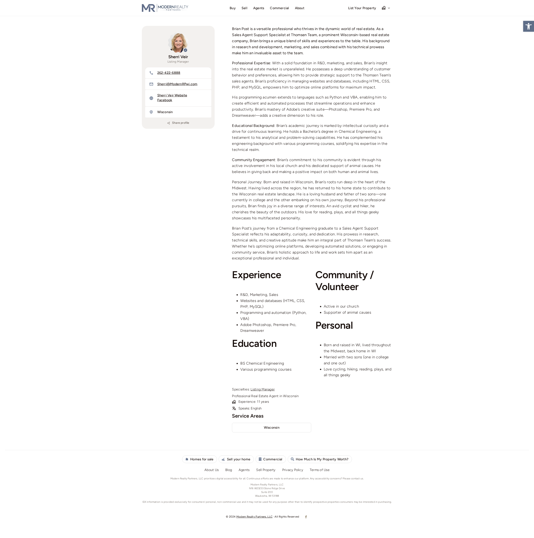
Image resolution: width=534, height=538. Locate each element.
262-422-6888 (168, 73)
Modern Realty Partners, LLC (254, 516)
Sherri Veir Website (172, 95)
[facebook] (306, 517)
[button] (528, 26)
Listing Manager (263, 389)
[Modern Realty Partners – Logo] (165, 5)
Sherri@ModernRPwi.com (177, 84)
